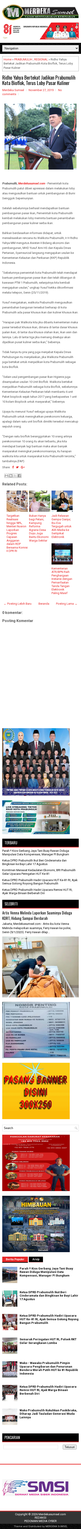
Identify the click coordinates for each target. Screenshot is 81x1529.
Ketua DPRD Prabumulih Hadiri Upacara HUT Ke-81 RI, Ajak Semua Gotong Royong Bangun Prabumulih (40, 881)
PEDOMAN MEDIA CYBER (40, 1521)
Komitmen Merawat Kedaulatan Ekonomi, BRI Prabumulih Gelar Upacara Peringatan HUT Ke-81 (39, 871)
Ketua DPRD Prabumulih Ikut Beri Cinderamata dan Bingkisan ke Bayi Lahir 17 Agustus (34, 862)
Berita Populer (15, 1259)
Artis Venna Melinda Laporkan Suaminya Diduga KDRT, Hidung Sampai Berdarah (37, 915)
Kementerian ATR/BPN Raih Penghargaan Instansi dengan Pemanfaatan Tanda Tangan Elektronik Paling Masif (62, 581)
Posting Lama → (66, 603)
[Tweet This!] (17, 467)
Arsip (35, 1259)
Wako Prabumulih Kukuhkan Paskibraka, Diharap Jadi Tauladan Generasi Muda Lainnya (48, 1414)
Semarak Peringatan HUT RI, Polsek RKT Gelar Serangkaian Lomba (48, 1341)
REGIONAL (41, 59)
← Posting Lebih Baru (18, 603)
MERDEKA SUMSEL (56, 1526)
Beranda (43, 603)
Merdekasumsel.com (31, 183)
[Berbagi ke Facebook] (19, 475)
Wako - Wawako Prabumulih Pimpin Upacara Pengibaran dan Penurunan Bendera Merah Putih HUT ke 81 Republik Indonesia (49, 1368)
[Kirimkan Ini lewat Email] (6, 475)
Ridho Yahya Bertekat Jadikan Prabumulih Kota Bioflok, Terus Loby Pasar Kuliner (38, 80)
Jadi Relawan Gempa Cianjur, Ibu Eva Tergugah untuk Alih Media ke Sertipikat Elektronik (62, 526)
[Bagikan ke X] (15, 475)
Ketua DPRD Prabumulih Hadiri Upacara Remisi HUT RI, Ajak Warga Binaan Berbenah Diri (37, 891)
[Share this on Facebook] (13, 467)
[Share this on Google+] (23, 467)
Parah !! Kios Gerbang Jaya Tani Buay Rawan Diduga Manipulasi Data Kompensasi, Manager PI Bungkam (35, 852)
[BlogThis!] (11, 475)
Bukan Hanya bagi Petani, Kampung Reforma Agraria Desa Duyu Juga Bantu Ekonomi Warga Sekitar (39, 528)
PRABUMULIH (23, 59)
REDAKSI (40, 1517)
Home (7, 59)
